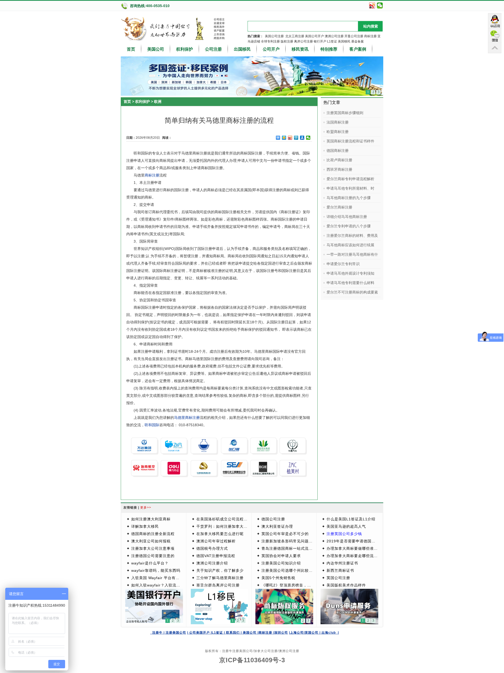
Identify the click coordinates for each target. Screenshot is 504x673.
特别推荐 (329, 49)
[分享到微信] (308, 138)
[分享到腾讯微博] (296, 138)
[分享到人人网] (302, 138)
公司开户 (271, 49)
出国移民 (242, 49)
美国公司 (155, 49)
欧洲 (157, 101)
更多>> (145, 507)
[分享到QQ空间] (284, 138)
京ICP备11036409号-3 (252, 660)
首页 (131, 49)
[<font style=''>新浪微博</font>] (372, 8)
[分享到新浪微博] (290, 138)
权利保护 (184, 49)
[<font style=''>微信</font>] (379, 8)
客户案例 (357, 49)
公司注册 (213, 49)
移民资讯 (300, 49)
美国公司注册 (274, 36)
